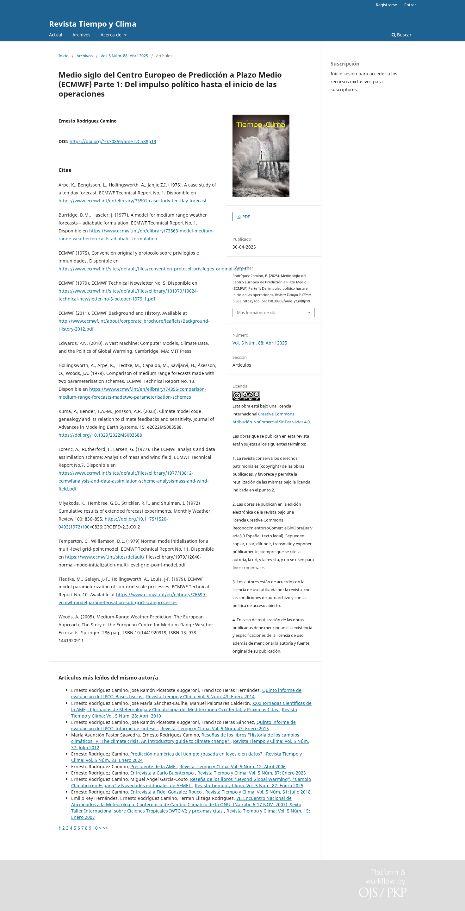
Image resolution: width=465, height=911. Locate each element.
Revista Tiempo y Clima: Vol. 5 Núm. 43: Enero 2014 (200, 696)
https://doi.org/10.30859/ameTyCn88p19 (113, 141)
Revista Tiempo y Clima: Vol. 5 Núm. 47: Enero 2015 (214, 728)
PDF (245, 216)
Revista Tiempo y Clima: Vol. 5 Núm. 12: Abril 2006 (232, 766)
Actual (55, 35)
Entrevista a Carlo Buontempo (162, 773)
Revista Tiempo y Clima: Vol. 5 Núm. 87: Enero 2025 (251, 773)
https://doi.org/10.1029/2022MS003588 (100, 435)
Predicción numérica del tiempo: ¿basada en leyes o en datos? (197, 754)
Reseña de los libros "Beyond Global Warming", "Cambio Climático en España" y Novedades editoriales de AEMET (191, 782)
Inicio (64, 56)
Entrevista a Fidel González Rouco (166, 792)
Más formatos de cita (256, 312)
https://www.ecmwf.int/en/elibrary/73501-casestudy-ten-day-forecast (133, 201)
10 (95, 828)
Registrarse (386, 5)
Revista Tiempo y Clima (93, 23)
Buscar (404, 35)
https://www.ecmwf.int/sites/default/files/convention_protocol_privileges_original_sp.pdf (153, 269)
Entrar (410, 5)
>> (105, 828)
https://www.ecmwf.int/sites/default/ (105, 557)
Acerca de (112, 35)
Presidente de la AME (153, 766)
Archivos (81, 35)
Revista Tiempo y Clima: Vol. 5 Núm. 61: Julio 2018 (258, 792)
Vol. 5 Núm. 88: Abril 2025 (124, 56)
